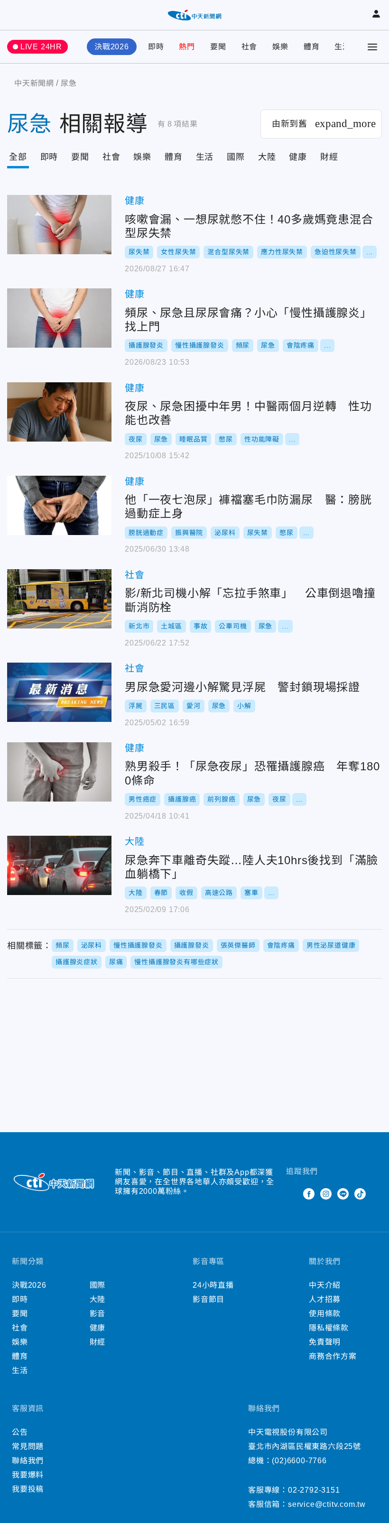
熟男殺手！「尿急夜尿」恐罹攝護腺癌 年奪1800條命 (59, 772)
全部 (18, 157)
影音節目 (208, 1299)
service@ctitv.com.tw (327, 1504)
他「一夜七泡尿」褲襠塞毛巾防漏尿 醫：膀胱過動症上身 (59, 505)
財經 (329, 157)
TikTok (360, 1194)
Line (343, 1194)
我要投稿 (28, 1489)
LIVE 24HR (41, 47)
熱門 (187, 47)
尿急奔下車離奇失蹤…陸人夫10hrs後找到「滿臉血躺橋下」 (59, 865)
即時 (156, 47)
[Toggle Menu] (372, 46)
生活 (342, 47)
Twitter (291, 1194)
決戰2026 (111, 47)
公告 (20, 1432)
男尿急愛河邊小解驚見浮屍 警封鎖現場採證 (59, 692)
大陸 (267, 157)
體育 (312, 47)
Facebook (309, 1194)
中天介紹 (325, 1285)
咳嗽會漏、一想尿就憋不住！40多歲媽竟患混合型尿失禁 (59, 224)
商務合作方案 (333, 1356)
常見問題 (28, 1446)
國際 (236, 157)
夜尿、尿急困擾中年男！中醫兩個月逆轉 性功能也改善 (59, 412)
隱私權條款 (329, 1328)
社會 (249, 47)
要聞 (218, 47)
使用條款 (325, 1314)
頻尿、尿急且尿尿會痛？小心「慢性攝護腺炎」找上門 (59, 318)
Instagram (326, 1194)
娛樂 (280, 47)
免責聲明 (325, 1342)
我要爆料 (28, 1475)
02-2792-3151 (314, 1490)
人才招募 (325, 1299)
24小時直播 (213, 1285)
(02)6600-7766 (299, 1461)
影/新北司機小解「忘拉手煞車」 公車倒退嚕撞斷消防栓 (59, 598)
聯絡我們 (28, 1461)
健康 (298, 157)
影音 (98, 1314)
